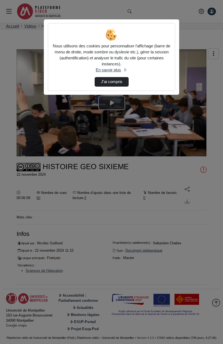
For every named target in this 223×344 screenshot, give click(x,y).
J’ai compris (111, 82)
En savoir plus (108, 70)
